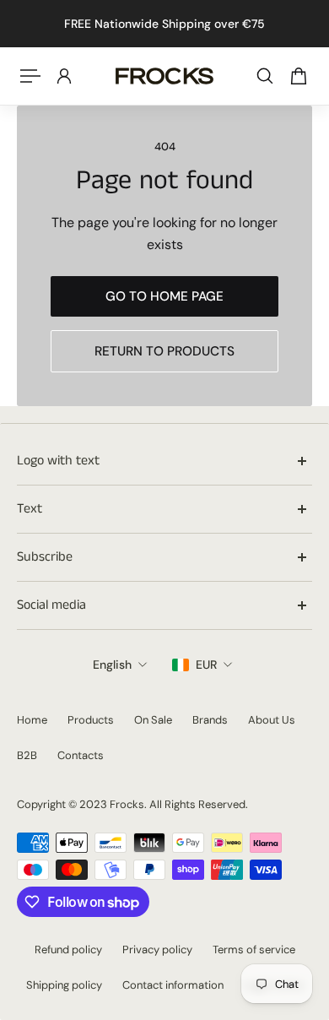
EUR (206, 664)
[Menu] (30, 76)
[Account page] (64, 76)
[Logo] (164, 76)
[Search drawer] (265, 76)
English (112, 664)
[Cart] (299, 76)
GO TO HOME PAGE (164, 296)
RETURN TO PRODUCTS (164, 351)
